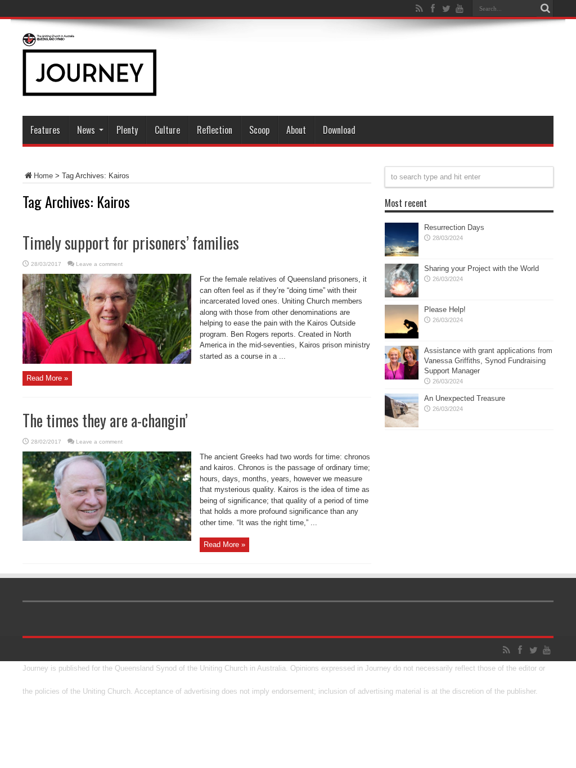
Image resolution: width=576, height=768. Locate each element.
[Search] (545, 8)
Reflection (214, 130)
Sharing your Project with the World (481, 268)
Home (43, 175)
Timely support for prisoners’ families (130, 242)
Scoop (259, 130)
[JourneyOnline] (89, 87)
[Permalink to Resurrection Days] (401, 254)
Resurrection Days (454, 227)
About (296, 130)
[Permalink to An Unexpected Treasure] (401, 425)
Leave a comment (99, 264)
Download (339, 130)
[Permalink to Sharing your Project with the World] (401, 295)
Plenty (127, 130)
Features (45, 130)
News (86, 130)
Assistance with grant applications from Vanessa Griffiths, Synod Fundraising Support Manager (488, 360)
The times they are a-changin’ (105, 420)
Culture (167, 130)
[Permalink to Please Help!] (401, 336)
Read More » (47, 378)
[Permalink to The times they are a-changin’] (106, 538)
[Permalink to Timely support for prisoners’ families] (106, 361)
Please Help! (445, 309)
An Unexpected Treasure (464, 398)
